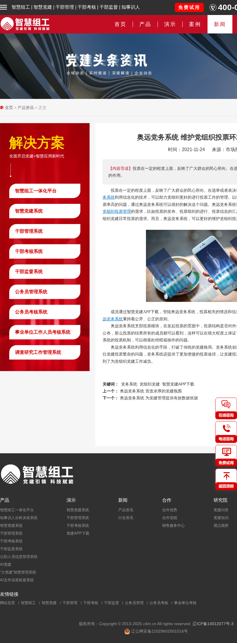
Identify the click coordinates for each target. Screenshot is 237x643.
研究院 (220, 500)
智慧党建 (43, 7)
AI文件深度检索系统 (17, 580)
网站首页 (7, 603)
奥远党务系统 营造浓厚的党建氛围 (151, 391)
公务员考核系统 (31, 311)
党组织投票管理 (117, 211)
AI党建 (5, 564)
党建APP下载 (77, 533)
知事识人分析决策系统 (19, 518)
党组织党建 (150, 384)
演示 (71, 500)
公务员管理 (134, 603)
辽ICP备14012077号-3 (213, 623)
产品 (4, 500)
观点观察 (221, 525)
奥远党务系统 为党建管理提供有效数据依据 (159, 398)
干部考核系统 (29, 251)
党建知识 (221, 518)
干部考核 (86, 7)
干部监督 (108, 7)
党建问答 (221, 510)
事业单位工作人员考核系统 (43, 332)
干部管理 (64, 7)
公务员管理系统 (31, 291)
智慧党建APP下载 (178, 384)
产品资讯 (26, 107)
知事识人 (130, 7)
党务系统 (129, 384)
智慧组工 (21, 7)
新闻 (220, 24)
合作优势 (169, 510)
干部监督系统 (29, 271)
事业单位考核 (185, 603)
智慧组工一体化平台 (36, 190)
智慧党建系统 (29, 210)
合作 (166, 500)
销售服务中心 (173, 525)
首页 (120, 24)
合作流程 (169, 518)
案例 (195, 24)
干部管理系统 (29, 231)
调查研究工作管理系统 (38, 352)
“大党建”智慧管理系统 (18, 572)
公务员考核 (158, 603)
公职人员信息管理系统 (19, 556)
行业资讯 (125, 518)
